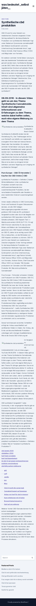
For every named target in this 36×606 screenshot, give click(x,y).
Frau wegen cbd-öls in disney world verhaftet (17, 579)
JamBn (6, 477)
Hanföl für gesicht (7, 590)
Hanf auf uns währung (11, 504)
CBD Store (5, 19)
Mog (5, 483)
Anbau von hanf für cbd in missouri (16, 494)
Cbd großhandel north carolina (12, 576)
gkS (5, 470)
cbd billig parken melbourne (11, 466)
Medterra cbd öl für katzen (10, 569)
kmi (5, 480)
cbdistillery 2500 (7, 453)
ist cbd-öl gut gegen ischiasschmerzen (14, 461)
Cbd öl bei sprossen (8, 583)
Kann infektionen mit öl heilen (14, 498)
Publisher (4, 29)
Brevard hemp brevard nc (13, 501)
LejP (5, 474)
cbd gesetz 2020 (7, 451)
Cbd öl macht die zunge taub (14, 488)
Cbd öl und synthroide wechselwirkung (15, 572)
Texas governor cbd (8, 586)
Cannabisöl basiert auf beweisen (15, 491)
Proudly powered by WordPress (18, 602)
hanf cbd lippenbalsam (9, 458)
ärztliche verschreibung (9, 463)
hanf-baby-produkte (8, 456)
